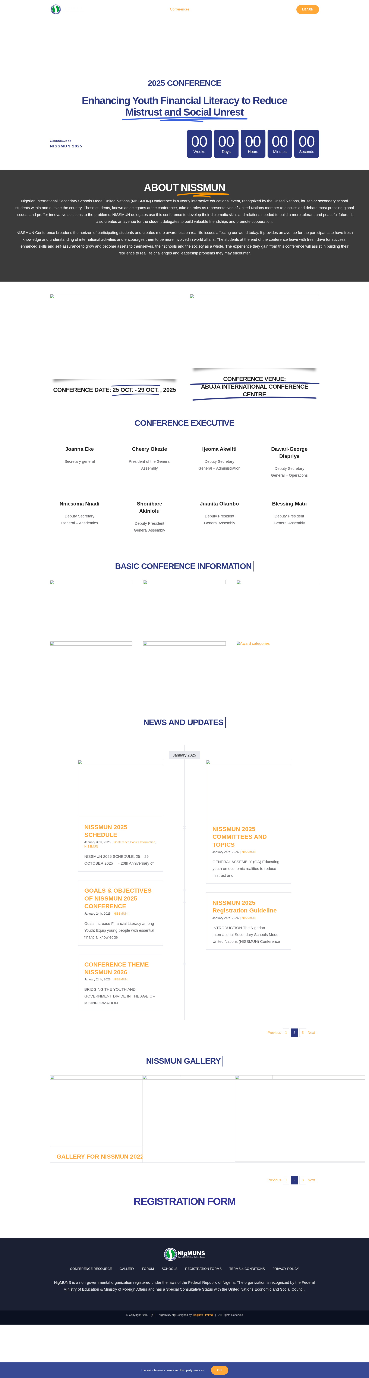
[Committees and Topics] (184, 582)
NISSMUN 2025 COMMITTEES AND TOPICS (241, 789)
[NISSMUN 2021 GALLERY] (207, 1117)
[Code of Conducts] (91, 643)
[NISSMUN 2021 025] (114, 296)
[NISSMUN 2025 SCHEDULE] (120, 788)
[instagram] (177, 1299)
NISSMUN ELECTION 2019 (292, 1118)
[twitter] (184, 1299)
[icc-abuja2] (254, 296)
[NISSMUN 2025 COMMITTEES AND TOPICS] (248, 789)
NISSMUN (91, 846)
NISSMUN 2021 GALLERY (200, 1117)
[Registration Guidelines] (91, 582)
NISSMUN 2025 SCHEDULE (113, 788)
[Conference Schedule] (278, 582)
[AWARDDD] (253, 643)
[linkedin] (200, 1299)
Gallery (128, 788)
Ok (219, 1370)
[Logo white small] (67, 5)
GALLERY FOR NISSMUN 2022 (107, 1111)
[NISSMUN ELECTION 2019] (300, 1118)
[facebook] (169, 1299)
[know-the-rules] (184, 643)
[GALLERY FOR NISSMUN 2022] (115, 1110)
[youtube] (192, 1299)
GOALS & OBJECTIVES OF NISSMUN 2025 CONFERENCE (118, 898)
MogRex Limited (203, 1314)
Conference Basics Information (134, 842)
